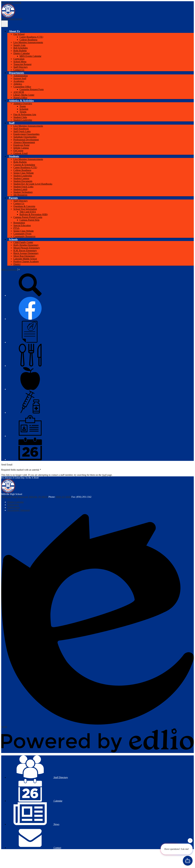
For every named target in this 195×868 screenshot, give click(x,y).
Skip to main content (11, 2)
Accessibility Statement (18, 510)
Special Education (22, 225)
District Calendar (21, 53)
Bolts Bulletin (20, 50)
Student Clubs (20, 117)
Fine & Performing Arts (24, 114)
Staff (104, 475)
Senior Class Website (23, 173)
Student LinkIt (20, 189)
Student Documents (22, 181)
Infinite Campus (21, 148)
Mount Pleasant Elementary (26, 247)
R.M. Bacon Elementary (25, 250)
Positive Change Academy (26, 261)
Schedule (24, 109)
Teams (23, 106)
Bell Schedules (20, 48)
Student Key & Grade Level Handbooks (32, 184)
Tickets (23, 111)
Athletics (17, 84)
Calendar (57, 801)
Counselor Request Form (32, 89)
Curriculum (18, 59)
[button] (14, 31)
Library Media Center (23, 95)
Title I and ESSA (28, 211)
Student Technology (23, 192)
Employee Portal (21, 145)
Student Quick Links (23, 186)
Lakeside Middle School (25, 258)
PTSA (16, 228)
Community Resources (24, 236)
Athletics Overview (22, 103)
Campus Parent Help (29, 220)
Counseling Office (22, 86)
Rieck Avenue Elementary (26, 253)
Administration (20, 75)
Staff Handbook (21, 128)
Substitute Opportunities (25, 137)
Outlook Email (20, 153)
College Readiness (28, 39)
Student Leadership (22, 120)
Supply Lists (19, 45)
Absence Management (24, 142)
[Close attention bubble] (190, 839)
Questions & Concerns (24, 206)
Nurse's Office (20, 97)
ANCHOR (18, 92)
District (16, 264)
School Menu (19, 61)
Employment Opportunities (26, 134)
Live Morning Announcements (28, 42)
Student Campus (21, 178)
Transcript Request (22, 64)
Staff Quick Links (22, 131)
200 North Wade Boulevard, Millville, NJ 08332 (24, 497)
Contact (57, 847)
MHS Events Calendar (30, 56)
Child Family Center (23, 242)
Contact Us (18, 69)
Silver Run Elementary (24, 256)
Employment (13, 507)
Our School (19, 34)
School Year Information (25, 209)
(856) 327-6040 (63, 497)
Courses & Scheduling (24, 164)
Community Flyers (22, 233)
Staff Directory (20, 67)
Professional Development (26, 139)
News (56, 824)
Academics (18, 81)
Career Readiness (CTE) (31, 37)
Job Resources (20, 195)
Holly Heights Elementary (26, 245)
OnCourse (18, 150)
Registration (19, 222)
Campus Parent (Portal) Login (27, 217)
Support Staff (19, 78)
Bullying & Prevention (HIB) (34, 214)
